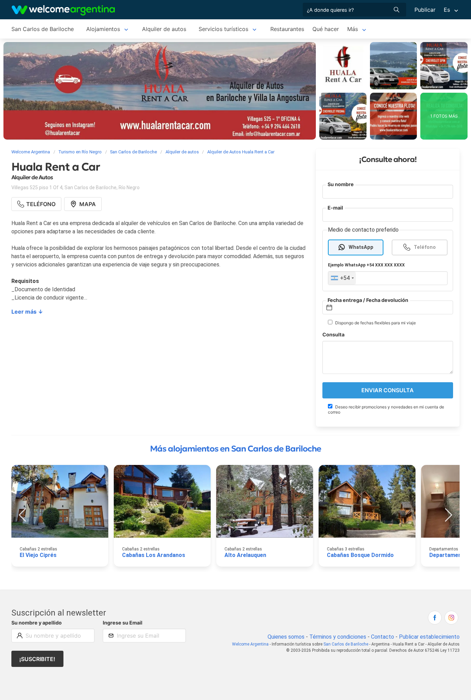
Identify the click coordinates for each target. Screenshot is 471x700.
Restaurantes (287, 29)
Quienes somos (286, 636)
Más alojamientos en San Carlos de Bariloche (235, 449)
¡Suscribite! (37, 659)
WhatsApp (361, 247)
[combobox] (342, 278)
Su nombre (341, 184)
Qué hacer (325, 29)
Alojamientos (103, 29)
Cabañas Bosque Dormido (360, 555)
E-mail (335, 208)
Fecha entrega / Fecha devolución (368, 300)
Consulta (333, 334)
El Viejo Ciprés (38, 555)
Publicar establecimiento (429, 636)
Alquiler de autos (164, 29)
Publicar (424, 9)
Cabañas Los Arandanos (153, 555)
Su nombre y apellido (36, 623)
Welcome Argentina (250, 644)
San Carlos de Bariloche (42, 29)
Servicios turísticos (223, 29)
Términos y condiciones (337, 636)
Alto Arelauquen (245, 555)
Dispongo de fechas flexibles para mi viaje (375, 322)
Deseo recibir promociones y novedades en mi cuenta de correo (386, 409)
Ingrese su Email (122, 623)
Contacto (382, 636)
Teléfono (425, 247)
